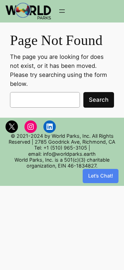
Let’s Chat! (100, 176)
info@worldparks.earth (69, 154)
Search (98, 99)
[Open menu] (62, 11)
